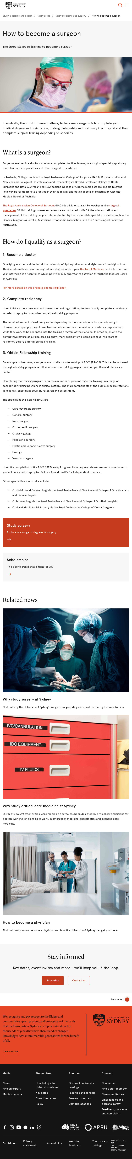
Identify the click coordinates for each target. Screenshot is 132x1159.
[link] (17, 16)
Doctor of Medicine (92, 269)
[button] (120, 5)
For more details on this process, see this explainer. (34, 287)
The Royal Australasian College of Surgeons (29, 205)
